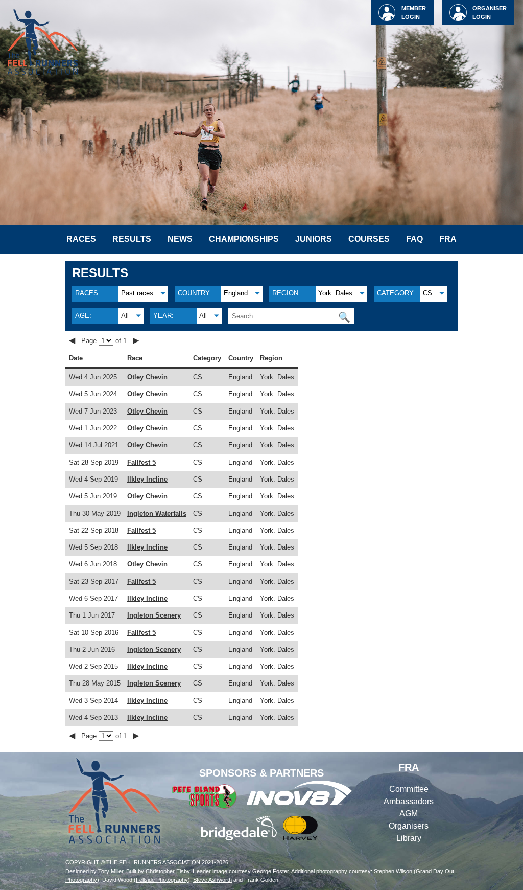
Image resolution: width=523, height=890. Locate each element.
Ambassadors (409, 801)
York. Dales (335, 293)
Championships (244, 239)
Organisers (409, 825)
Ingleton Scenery (154, 615)
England (236, 293)
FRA (448, 239)
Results (131, 239)
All (125, 316)
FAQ (414, 239)
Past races (137, 293)
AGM (408, 813)
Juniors (313, 239)
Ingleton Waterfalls (156, 513)
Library (408, 838)
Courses (369, 239)
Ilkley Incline (147, 479)
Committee (409, 789)
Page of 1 (105, 341)
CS (427, 293)
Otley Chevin (147, 377)
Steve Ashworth (212, 880)
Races (81, 239)
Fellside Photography (162, 880)
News (180, 239)
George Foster (270, 871)
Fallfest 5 (141, 462)
